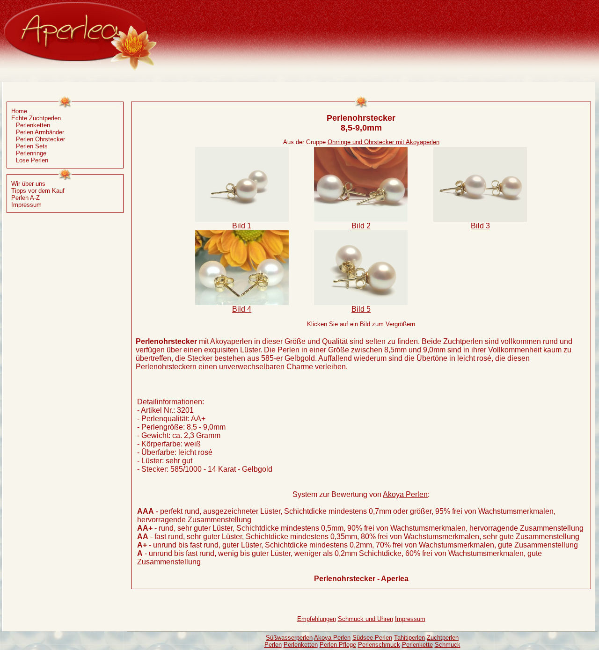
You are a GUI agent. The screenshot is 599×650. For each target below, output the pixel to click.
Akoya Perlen (405, 494)
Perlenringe (31, 153)
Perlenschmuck (379, 644)
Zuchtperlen (443, 637)
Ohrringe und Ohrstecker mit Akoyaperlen (383, 142)
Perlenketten (33, 125)
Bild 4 (241, 309)
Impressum (26, 204)
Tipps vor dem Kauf (38, 190)
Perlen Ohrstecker (40, 139)
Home (19, 111)
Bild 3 (480, 226)
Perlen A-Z (25, 197)
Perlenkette (417, 644)
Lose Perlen (32, 160)
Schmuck (447, 644)
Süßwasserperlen (289, 637)
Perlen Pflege (338, 644)
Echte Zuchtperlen (36, 118)
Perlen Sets (32, 146)
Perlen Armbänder (40, 132)
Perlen (273, 644)
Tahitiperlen (409, 637)
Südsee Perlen (372, 637)
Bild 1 (241, 226)
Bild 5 (361, 309)
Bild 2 (361, 226)
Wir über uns (28, 183)
